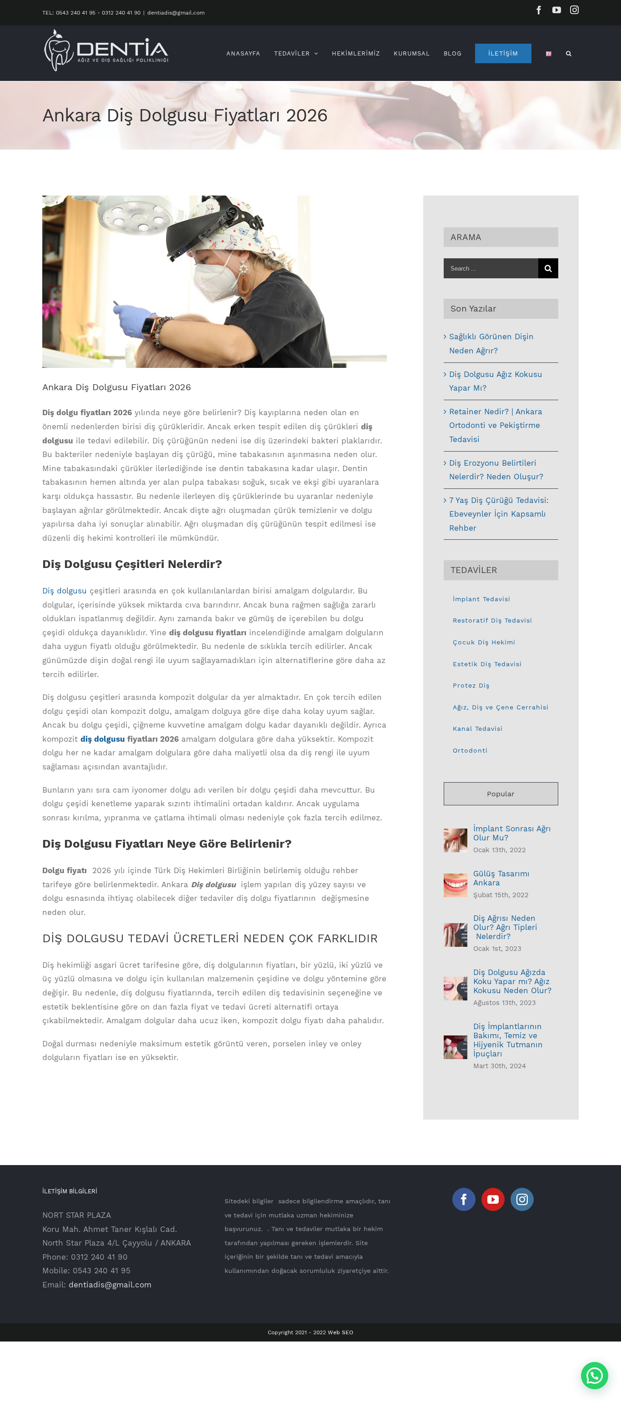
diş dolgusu (102, 739)
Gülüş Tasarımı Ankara (501, 878)
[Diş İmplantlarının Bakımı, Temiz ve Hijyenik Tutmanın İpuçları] (455, 1042)
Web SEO (340, 1332)
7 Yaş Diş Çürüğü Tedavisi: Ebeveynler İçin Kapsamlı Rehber (499, 514)
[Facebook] (464, 1199)
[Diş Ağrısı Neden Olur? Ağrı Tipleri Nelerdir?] (455, 930)
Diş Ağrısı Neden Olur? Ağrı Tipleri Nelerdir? (505, 927)
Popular (501, 793)
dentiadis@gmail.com (176, 13)
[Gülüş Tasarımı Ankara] (455, 880)
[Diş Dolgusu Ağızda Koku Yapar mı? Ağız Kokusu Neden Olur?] (455, 983)
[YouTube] (493, 1199)
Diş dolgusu (64, 590)
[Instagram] (522, 1199)
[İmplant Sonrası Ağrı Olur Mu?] (455, 835)
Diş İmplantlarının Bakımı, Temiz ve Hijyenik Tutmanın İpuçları (508, 1040)
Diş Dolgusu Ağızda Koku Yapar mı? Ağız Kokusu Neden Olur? (512, 981)
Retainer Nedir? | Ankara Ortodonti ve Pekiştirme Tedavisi (495, 425)
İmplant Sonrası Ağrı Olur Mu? (512, 833)
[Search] (569, 53)
